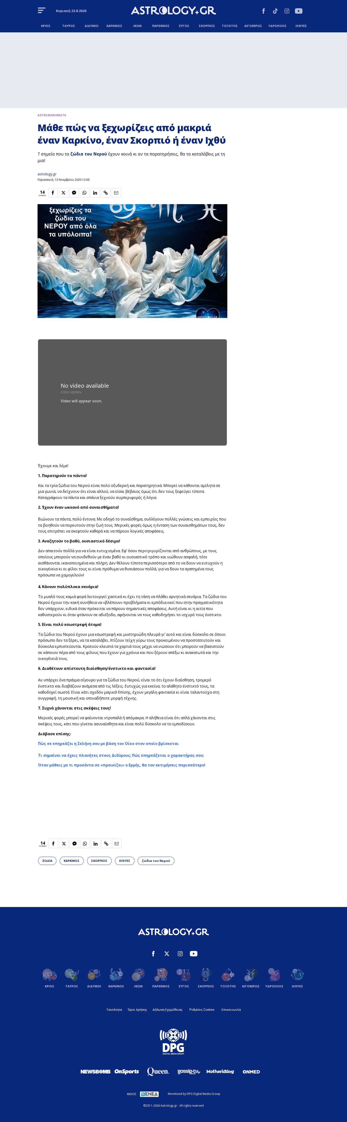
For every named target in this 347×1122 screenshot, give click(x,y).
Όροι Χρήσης (137, 1009)
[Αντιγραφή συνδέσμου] (105, 193)
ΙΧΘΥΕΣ (124, 861)
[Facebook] (263, 11)
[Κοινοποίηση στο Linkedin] (95, 193)
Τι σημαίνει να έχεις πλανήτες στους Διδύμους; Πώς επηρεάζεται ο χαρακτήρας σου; (121, 755)
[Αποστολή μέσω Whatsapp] (84, 193)
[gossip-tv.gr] (189, 1072)
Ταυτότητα (114, 1009)
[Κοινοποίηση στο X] (63, 193)
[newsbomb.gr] (95, 1071)
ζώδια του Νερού (88, 154)
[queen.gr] (158, 1072)
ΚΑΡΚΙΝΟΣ (72, 861)
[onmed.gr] (251, 1072)
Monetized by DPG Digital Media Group (194, 1094)
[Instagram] (287, 11)
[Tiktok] (275, 11)
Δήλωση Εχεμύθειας (167, 1009)
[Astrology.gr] (173, 11)
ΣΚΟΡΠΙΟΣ (99, 861)
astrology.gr (47, 174)
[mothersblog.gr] (220, 1072)
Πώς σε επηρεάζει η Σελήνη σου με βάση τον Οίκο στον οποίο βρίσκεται (108, 743)
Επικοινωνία (231, 1009)
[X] (167, 954)
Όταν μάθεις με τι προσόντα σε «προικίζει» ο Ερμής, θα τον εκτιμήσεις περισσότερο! (121, 765)
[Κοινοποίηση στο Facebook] (53, 193)
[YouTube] (299, 11)
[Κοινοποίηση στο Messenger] (74, 193)
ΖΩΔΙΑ (47, 861)
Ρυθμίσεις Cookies (202, 1009)
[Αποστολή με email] (116, 193)
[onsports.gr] (127, 1071)
